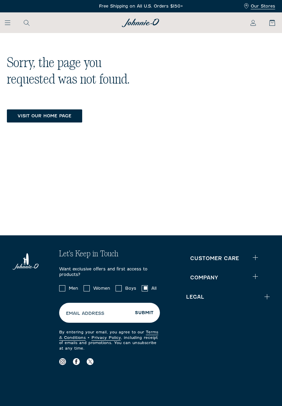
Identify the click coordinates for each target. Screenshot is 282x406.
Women (101, 288)
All (153, 288)
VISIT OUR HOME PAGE (45, 115)
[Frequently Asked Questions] (141, 6)
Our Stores (263, 6)
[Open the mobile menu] (11, 23)
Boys (130, 288)
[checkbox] (62, 288)
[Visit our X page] (90, 361)
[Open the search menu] (26, 23)
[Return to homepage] (140, 23)
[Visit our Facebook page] (76, 361)
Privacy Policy (106, 337)
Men (73, 288)
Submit (144, 312)
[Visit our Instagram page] (62, 361)
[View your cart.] (268, 23)
